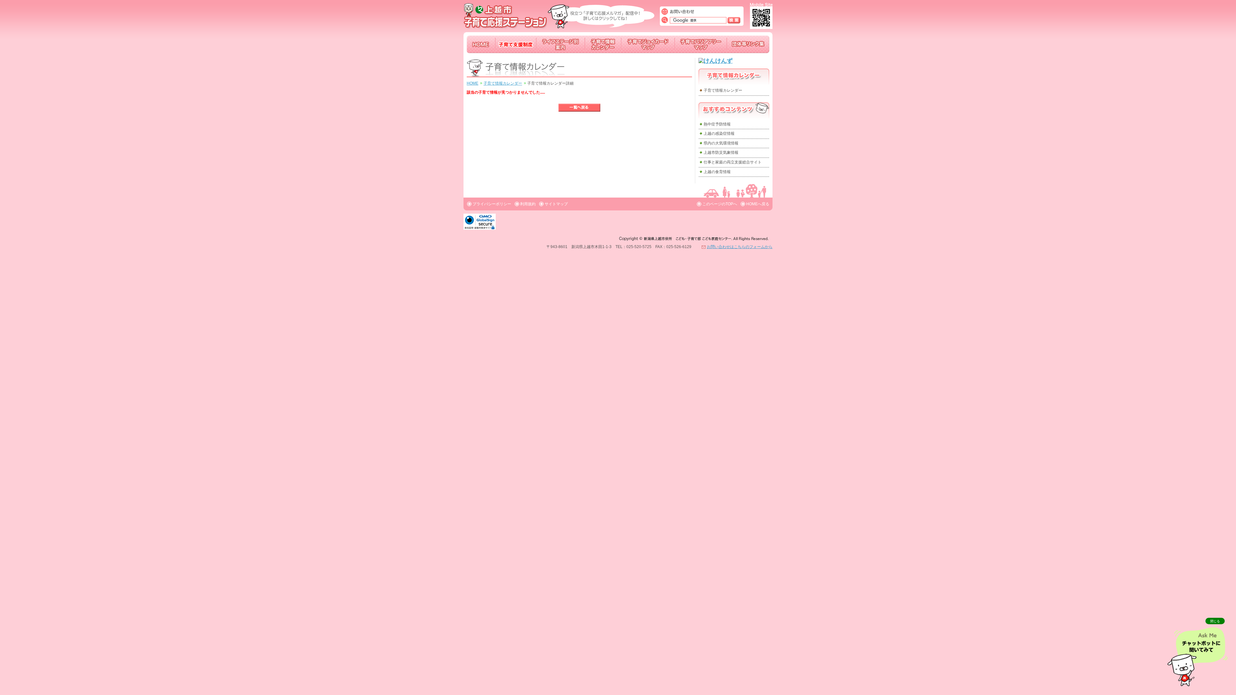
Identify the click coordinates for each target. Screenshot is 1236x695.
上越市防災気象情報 (721, 152)
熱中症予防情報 (717, 124)
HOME (472, 83)
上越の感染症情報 (719, 133)
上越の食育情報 (717, 172)
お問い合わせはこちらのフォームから (739, 247)
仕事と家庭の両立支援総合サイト (733, 162)
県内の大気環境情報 (721, 143)
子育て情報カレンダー (502, 83)
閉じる (1215, 621)
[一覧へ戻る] (579, 107)
